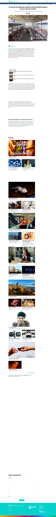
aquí (29, 375)
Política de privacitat (11, 510)
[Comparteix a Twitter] (26, 13)
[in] (34, 507)
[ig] (32, 507)
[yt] (35, 507)
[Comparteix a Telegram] (29, 13)
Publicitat (9, 508)
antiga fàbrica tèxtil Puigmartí (17, 123)
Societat (29, 5)
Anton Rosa (12, 45)
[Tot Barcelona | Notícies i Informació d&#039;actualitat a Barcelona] (9, 2)
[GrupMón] (28, 516)
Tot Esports (21, 505)
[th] (29, 508)
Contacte (9, 509)
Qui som (9, 507)
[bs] (30, 508)
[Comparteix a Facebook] (27, 13)
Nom (9, 496)
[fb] (29, 507)
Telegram (19, 376)
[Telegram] (33, 507)
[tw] (30, 507)
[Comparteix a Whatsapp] (28, 13)
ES (45, 1)
